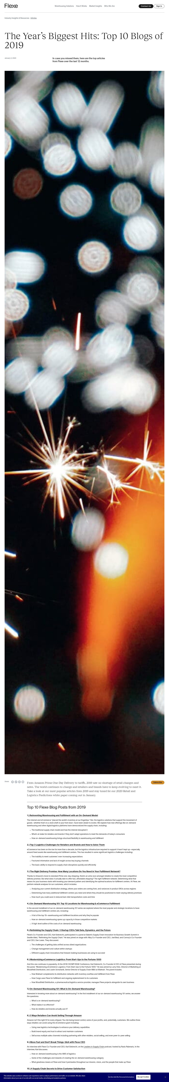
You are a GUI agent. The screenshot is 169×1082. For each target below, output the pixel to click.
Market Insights (95, 6)
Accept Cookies (143, 1077)
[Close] (165, 1077)
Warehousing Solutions (64, 6)
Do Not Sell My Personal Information (121, 1077)
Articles (33, 18)
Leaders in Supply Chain (94, 1047)
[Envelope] (23, 782)
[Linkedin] (12, 782)
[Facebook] (19, 782)
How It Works (81, 6)
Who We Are (109, 6)
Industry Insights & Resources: (17, 18)
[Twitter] (16, 782)
